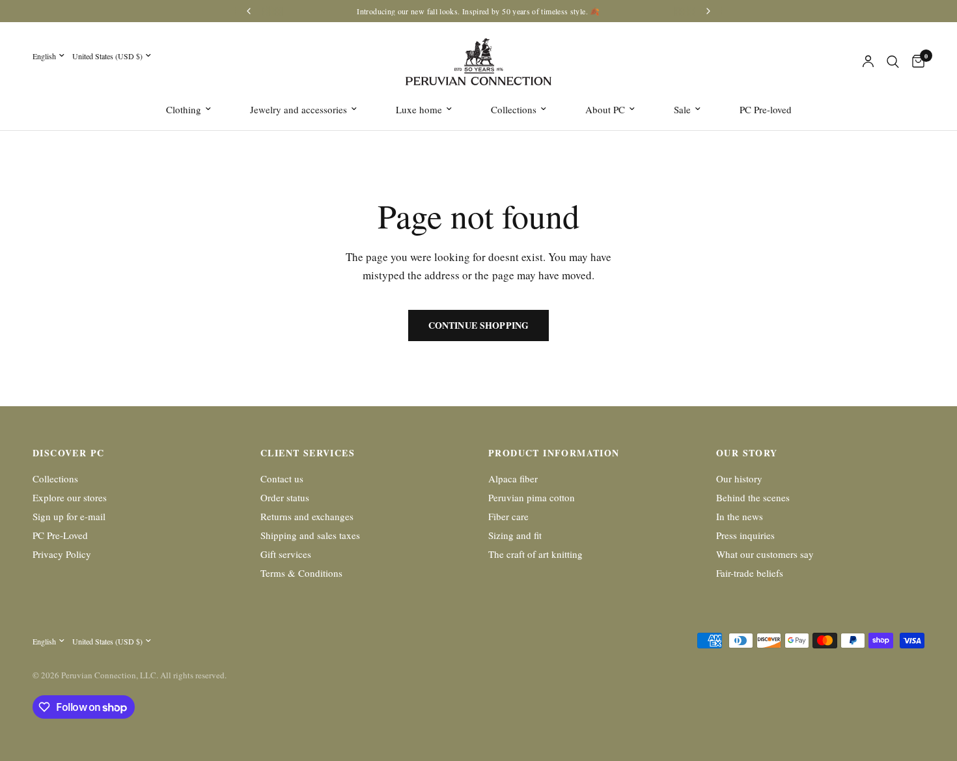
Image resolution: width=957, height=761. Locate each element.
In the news (739, 516)
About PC (605, 109)
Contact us (281, 478)
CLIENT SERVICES (307, 453)
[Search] (893, 62)
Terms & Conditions (301, 572)
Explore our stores (70, 497)
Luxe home (419, 109)
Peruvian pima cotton (531, 497)
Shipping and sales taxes (310, 535)
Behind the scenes (753, 497)
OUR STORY (747, 453)
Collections (513, 109)
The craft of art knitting (535, 553)
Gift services (285, 553)
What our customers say (765, 553)
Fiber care (508, 516)
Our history (739, 478)
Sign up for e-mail (69, 516)
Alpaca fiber (513, 478)
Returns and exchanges (307, 516)
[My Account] (868, 62)
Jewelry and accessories (298, 109)
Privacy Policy (62, 553)
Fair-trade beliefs (749, 572)
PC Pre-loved (766, 109)
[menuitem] (188, 109)
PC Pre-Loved (60, 535)
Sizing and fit (515, 535)
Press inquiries (745, 535)
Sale (682, 109)
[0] (915, 62)
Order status (284, 497)
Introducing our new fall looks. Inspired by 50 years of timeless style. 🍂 (478, 11)
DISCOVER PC (68, 453)
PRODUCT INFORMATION (554, 453)
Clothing (183, 109)
